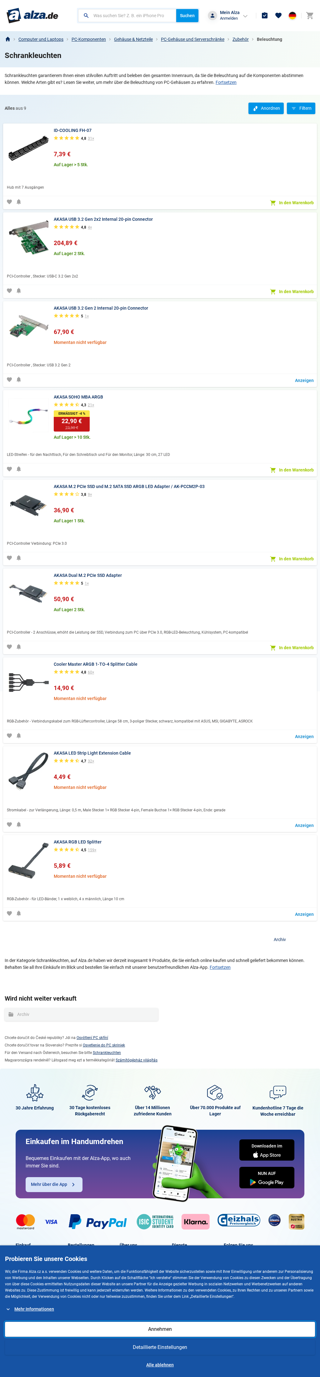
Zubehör (240, 39)
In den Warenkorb (296, 202)
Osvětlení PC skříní (92, 1038)
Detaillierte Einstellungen (160, 1347)
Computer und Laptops (40, 39)
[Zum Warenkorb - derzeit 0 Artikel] (309, 15)
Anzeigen (304, 380)
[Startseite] (7, 39)
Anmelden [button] (229, 18)
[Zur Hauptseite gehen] (32, 15)
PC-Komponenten (89, 39)
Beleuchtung (269, 39)
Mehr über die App (49, 1184)
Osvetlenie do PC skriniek (104, 1045)
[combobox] (127, 15)
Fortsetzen (226, 82)
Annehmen (160, 1329)
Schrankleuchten (107, 1053)
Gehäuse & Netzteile (133, 39)
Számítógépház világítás (137, 1060)
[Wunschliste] (278, 15)
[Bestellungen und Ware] (264, 15)
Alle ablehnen (160, 1364)
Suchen (187, 15)
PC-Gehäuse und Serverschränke (192, 39)
